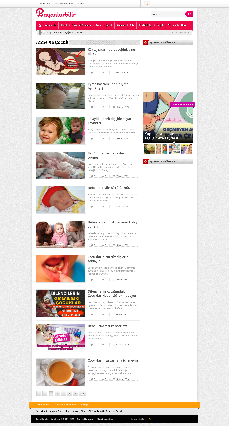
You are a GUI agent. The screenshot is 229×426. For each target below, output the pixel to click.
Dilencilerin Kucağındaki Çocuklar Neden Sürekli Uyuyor (112, 293)
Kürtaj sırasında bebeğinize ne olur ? (111, 51)
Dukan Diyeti (96, 411)
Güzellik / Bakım (81, 25)
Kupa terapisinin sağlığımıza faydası (64, 32)
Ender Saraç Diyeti (76, 411)
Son (82, 393)
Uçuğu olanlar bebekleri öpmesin (106, 155)
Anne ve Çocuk (104, 25)
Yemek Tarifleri (177, 25)
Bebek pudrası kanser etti (108, 326)
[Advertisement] (168, 67)
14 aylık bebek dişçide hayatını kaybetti (111, 121)
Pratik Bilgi (145, 25)
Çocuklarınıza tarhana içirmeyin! (113, 360)
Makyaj (121, 25)
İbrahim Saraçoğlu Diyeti (50, 411)
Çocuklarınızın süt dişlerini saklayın (109, 259)
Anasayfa (50, 25)
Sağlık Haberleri (85, 418)
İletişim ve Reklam (64, 3)
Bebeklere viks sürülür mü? (109, 188)
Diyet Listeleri (105, 418)
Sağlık (160, 25)
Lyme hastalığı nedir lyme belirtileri (108, 86)
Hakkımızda (44, 3)
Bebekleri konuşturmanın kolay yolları (112, 224)
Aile (132, 25)
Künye (81, 3)
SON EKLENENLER (183, 104)
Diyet (64, 25)
